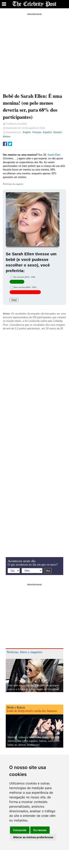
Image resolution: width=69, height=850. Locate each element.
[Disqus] (34, 392)
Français (36, 132)
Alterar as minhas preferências (33, 837)
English (27, 132)
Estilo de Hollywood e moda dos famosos (32, 711)
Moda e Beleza (16, 707)
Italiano (7, 136)
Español (47, 132)
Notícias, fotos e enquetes (24, 651)
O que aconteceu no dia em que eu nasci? (33, 564)
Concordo (19, 830)
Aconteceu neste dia (21, 560)
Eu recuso (40, 830)
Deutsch (57, 132)
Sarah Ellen (54, 154)
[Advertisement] (34, 51)
